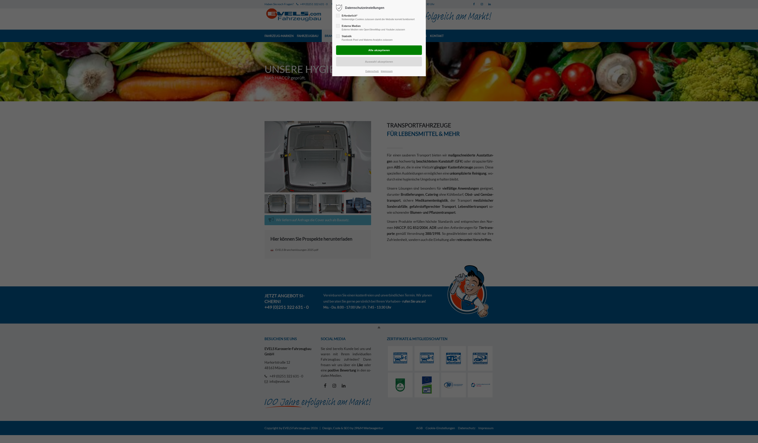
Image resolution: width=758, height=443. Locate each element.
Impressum (387, 71)
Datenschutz (372, 71)
